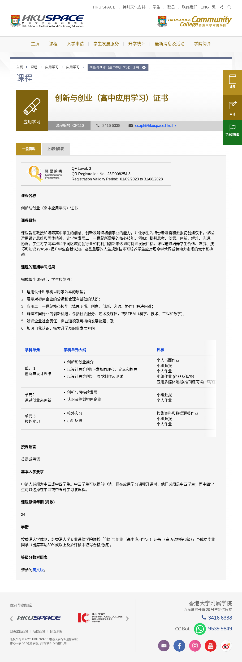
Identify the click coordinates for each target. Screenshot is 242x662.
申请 (232, 114)
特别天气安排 (134, 7)
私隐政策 (39, 631)
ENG (205, 7)
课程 (232, 87)
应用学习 (51, 67)
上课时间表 (55, 149)
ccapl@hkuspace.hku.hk (155, 126)
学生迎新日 (232, 134)
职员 (171, 7)
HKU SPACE (104, 7)
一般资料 (28, 149)
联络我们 (189, 7)
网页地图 (56, 631)
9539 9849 (220, 628)
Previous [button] (11, 619)
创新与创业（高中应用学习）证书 (114, 67)
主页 (19, 67)
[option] (40, 618)
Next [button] (127, 619)
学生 (156, 7)
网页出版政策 (19, 631)
